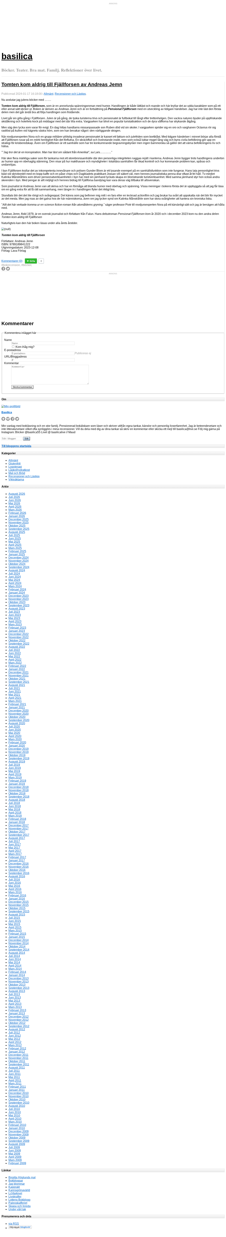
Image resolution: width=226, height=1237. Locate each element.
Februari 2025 (17, 551)
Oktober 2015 (16, 908)
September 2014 (18, 949)
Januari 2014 (16, 975)
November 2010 (18, 1096)
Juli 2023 (14, 611)
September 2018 (18, 796)
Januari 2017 (16, 860)
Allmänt (48, 93)
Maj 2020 (14, 732)
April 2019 (14, 774)
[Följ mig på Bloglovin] (3, 419)
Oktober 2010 (16, 1099)
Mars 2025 (15, 548)
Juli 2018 (14, 803)
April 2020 (14, 736)
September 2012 (18, 1026)
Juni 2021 (14, 691)
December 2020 (18, 710)
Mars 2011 (15, 1083)
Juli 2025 (14, 535)
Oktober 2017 (16, 831)
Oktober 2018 (16, 793)
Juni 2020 (14, 729)
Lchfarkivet (15, 1193)
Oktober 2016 (16, 869)
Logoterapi (15, 466)
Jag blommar (16, 1183)
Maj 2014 (14, 962)
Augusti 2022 (16, 646)
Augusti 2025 (16, 532)
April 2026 (14, 506)
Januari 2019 (16, 783)
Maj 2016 (14, 885)
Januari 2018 (16, 822)
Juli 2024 (14, 573)
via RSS (13, 1223)
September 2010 (18, 1102)
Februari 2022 (17, 665)
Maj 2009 (14, 1153)
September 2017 (18, 834)
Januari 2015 (16, 936)
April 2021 (14, 697)
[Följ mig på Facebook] (12, 419)
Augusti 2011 (16, 1067)
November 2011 (18, 1058)
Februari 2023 (17, 627)
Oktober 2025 (16, 525)
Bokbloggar (15, 1180)
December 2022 (18, 634)
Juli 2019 (14, 764)
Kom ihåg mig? (25, 346)
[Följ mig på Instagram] (8, 419)
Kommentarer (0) (11, 260)
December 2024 (18, 557)
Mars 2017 (15, 854)
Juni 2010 (14, 1112)
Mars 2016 (15, 892)
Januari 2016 (16, 898)
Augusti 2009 (16, 1144)
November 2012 (18, 1019)
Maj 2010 (14, 1115)
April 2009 (14, 1156)
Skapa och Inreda (19, 1206)
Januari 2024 (16, 592)
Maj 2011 (14, 1077)
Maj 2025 (14, 541)
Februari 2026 (17, 512)
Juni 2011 (14, 1073)
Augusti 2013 (16, 991)
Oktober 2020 (16, 716)
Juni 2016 (14, 882)
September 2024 (18, 567)
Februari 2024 (17, 589)
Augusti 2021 (16, 685)
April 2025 (14, 544)
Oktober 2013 (16, 984)
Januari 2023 (16, 630)
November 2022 (18, 637)
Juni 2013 (14, 997)
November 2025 (18, 522)
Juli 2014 (14, 956)
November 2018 (18, 790)
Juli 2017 (14, 841)
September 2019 (18, 758)
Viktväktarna (16, 479)
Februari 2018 (17, 818)
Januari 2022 (16, 669)
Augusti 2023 (16, 608)
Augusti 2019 (16, 761)
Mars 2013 (15, 1007)
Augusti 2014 (16, 952)
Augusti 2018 (16, 799)
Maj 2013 (14, 1000)
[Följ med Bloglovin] (20, 1227)
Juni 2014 (14, 959)
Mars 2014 (15, 968)
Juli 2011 (14, 1070)
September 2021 (18, 681)
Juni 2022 (14, 653)
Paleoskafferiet (17, 1202)
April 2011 (14, 1080)
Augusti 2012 (16, 1029)
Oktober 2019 (16, 755)
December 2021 (18, 672)
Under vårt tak (17, 1209)
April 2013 (14, 1003)
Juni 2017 (14, 844)
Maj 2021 (14, 694)
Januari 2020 (16, 745)
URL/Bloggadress (15, 356)
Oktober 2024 (16, 563)
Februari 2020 (17, 742)
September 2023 (18, 605)
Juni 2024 (14, 576)
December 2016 (18, 863)
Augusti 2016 (16, 876)
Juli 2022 (14, 650)
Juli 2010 (14, 1109)
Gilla (32, 261)
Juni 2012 (14, 1035)
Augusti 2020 (16, 723)
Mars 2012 (15, 1045)
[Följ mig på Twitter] (17, 419)
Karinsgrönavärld (19, 1190)
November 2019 (18, 752)
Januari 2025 (16, 554)
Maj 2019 (14, 771)
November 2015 (18, 905)
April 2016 (14, 889)
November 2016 (18, 866)
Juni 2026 (14, 500)
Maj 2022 (14, 656)
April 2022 (14, 659)
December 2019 (18, 748)
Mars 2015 (15, 930)
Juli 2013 (14, 994)
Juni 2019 (14, 767)
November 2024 (18, 560)
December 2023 (18, 595)
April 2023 (14, 621)
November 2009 (18, 1134)
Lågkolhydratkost (19, 469)
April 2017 (14, 850)
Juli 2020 (14, 726)
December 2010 (18, 1093)
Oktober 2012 (16, 1022)
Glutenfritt (14, 463)
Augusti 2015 (16, 914)
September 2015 (18, 911)
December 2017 (18, 825)
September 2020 (18, 720)
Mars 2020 (15, 739)
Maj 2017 (14, 847)
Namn (8, 339)
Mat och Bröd (16, 473)
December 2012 (18, 1016)
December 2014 (18, 940)
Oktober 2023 (16, 602)
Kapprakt (14, 1186)
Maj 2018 (14, 809)
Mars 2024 (15, 586)
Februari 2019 (17, 780)
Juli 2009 (14, 1147)
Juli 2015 (14, 917)
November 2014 (18, 943)
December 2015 (18, 901)
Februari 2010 (17, 1124)
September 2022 (18, 643)
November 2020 (18, 713)
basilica (16, 56)
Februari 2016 (17, 895)
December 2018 (18, 787)
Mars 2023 (15, 624)
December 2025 (18, 519)
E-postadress (12, 350)
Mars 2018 (15, 815)
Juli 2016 (14, 879)
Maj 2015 (14, 924)
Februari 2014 (17, 971)
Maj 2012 (14, 1038)
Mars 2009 (15, 1160)
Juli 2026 (14, 497)
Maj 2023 (14, 618)
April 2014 (14, 965)
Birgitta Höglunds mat (21, 1177)
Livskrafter (14, 1196)
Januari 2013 (16, 1013)
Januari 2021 (16, 707)
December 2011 (18, 1054)
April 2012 (14, 1042)
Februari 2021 (17, 704)
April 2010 (14, 1118)
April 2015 (14, 927)
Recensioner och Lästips (70, 93)
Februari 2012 (17, 1048)
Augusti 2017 (16, 838)
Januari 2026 (16, 516)
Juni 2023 (14, 614)
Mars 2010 (15, 1121)
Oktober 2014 (16, 946)
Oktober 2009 (16, 1137)
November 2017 (18, 828)
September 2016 (18, 873)
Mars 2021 (15, 701)
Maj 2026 (14, 503)
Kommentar (11, 363)
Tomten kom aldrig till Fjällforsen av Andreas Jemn (61, 84)
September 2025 (18, 528)
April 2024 (14, 583)
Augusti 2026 (16, 493)
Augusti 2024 (16, 570)
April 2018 (14, 812)
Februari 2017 (17, 857)
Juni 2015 (14, 920)
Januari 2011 (16, 1089)
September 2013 (18, 987)
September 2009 (18, 1140)
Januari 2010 (16, 1128)
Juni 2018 (14, 806)
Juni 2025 (14, 538)
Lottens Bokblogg (19, 1199)
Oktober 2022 (16, 640)
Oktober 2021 (16, 678)
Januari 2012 (16, 1051)
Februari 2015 (17, 933)
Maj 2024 (14, 579)
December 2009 (18, 1131)
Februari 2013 (17, 1010)
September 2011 (18, 1064)
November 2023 (18, 599)
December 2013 (18, 978)
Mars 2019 (15, 777)
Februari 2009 (17, 1163)
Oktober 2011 (16, 1061)
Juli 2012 (14, 1032)
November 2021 (18, 675)
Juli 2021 (14, 688)
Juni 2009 (14, 1150)
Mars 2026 (15, 509)
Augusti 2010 (16, 1105)
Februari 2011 (17, 1086)
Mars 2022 (15, 662)
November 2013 (18, 981)
